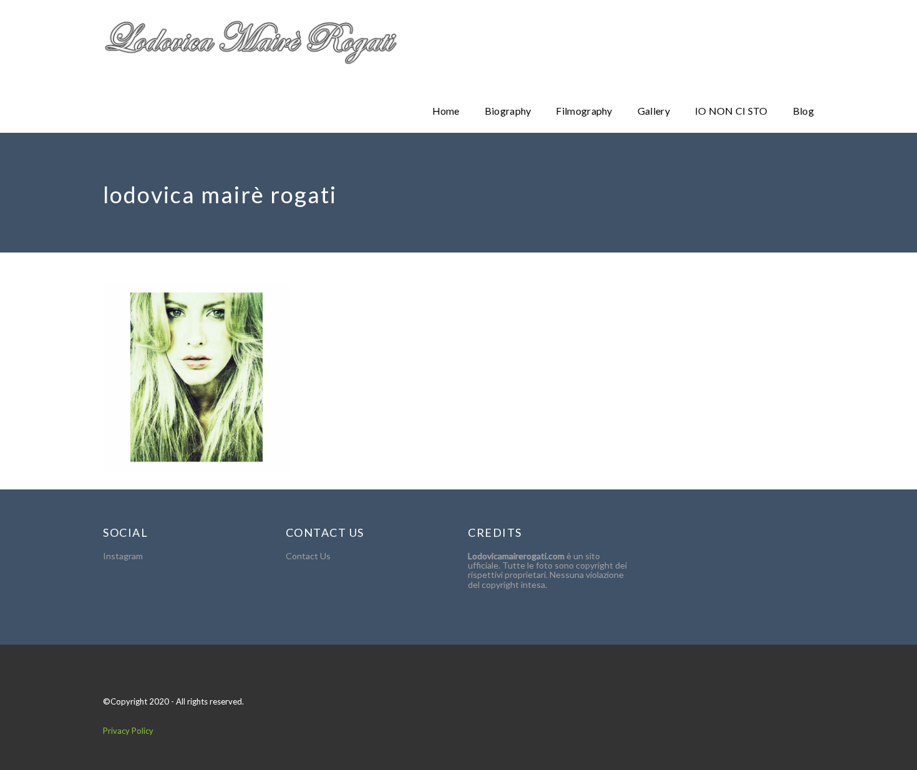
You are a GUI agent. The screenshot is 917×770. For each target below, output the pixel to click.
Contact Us (308, 556)
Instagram (123, 556)
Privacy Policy (128, 731)
